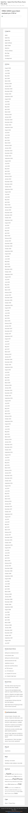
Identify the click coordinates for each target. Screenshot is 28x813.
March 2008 (7, 622)
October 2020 (8, 248)
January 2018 (8, 326)
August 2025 (8, 99)
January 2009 (8, 596)
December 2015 (8, 390)
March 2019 (7, 289)
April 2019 (7, 287)
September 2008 (9, 607)
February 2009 (8, 594)
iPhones (11, 781)
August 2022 (8, 192)
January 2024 (8, 148)
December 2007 (8, 630)
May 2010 (7, 555)
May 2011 (7, 524)
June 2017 (7, 344)
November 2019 (8, 269)
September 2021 (9, 220)
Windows (9, 793)
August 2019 (8, 277)
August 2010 (8, 547)
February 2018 (8, 323)
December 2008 (8, 599)
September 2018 (9, 305)
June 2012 (7, 491)
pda (8, 789)
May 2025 (7, 106)
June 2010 (7, 553)
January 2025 (8, 117)
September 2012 (9, 483)
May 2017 (7, 346)
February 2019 (8, 292)
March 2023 (7, 173)
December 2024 (8, 119)
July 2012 (7, 488)
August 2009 (8, 578)
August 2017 (8, 338)
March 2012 (7, 498)
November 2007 (8, 632)
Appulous (7, 48)
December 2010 (8, 537)
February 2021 (8, 238)
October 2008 (8, 604)
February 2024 (8, 145)
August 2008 (8, 609)
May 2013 (7, 462)
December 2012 (8, 475)
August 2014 (8, 424)
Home (11, 779)
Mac (9, 784)
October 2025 (8, 94)
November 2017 (8, 331)
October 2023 (8, 155)
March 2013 (7, 467)
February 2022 (8, 207)
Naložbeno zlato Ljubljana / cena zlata (13, 763)
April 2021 (7, 233)
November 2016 (8, 362)
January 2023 (8, 179)
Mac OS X (10, 787)
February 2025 (8, 114)
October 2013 (8, 449)
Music (6, 789)
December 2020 (8, 243)
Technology (13, 791)
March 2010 (7, 560)
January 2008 (8, 627)
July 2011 (7, 519)
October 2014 (8, 418)
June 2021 (7, 228)
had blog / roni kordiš (10, 760)
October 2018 (8, 302)
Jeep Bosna (7, 751)
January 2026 (8, 86)
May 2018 (7, 315)
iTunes (21, 781)
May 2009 (7, 586)
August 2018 (8, 308)
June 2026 (7, 73)
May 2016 (7, 377)
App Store (17, 774)
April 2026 (7, 78)
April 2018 (7, 318)
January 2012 (8, 503)
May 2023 (7, 168)
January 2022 (8, 210)
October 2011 (8, 511)
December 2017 (8, 328)
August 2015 (8, 400)
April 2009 (7, 589)
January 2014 (8, 442)
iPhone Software (9, 50)
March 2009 (7, 591)
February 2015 (8, 416)
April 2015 (7, 411)
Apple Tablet (8, 45)
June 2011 (7, 522)
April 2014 (7, 434)
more (19, 787)
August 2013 (8, 455)
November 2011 (8, 509)
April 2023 (7, 171)
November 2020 (8, 246)
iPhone (19, 779)
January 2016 (8, 387)
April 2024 (7, 140)
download (18, 776)
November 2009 (8, 571)
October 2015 (8, 395)
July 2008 (7, 612)
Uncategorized (8, 58)
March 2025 (7, 112)
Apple (6, 35)
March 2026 (7, 81)
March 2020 (7, 266)
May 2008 (7, 617)
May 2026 (7, 75)
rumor (19, 789)
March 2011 (7, 529)
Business (20, 774)
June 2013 (7, 460)
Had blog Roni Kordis (11, 712)
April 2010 (7, 558)
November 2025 (8, 91)
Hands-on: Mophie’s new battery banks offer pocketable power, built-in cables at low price (14, 696)
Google (6, 779)
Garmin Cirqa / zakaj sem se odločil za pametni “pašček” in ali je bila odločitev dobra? (14, 735)
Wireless (12, 793)
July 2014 (7, 426)
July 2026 (7, 70)
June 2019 (7, 282)
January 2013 (8, 473)
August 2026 (8, 68)
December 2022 (8, 181)
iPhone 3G (7, 781)
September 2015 (9, 398)
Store (10, 791)
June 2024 (7, 135)
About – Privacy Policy (10, 803)
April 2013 (7, 465)
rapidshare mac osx (9, 663)
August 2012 (8, 485)
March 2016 (7, 382)
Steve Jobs (7, 791)
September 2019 (9, 274)
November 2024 (8, 122)
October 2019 (8, 271)
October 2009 (8, 573)
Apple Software (8, 43)
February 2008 (8, 625)
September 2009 (9, 576)
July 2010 (7, 550)
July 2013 (7, 457)
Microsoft (13, 787)
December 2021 (8, 212)
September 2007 (9, 638)
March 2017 (7, 351)
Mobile (16, 787)
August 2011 (7, 516)
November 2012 (8, 478)
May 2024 (7, 137)
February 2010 (8, 563)
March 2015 (7, 413)
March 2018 (7, 320)
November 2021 (8, 215)
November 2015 (8, 393)
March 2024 (7, 142)
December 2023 (8, 150)
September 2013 (9, 452)
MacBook (13, 784)
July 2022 (7, 194)
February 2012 (8, 501)
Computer (9, 776)
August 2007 (8, 640)
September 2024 (9, 127)
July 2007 (7, 643)
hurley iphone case (9, 655)
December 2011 (8, 506)
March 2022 (7, 204)
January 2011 (8, 534)
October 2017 (8, 333)
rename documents (13, 789)
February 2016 (8, 385)
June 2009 (7, 583)
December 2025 (8, 88)
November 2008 (8, 602)
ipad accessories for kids (10, 660)
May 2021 (7, 230)
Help (9, 779)
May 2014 (7, 431)
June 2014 (7, 429)
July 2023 (7, 163)
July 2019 (7, 279)
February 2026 (8, 83)
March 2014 (7, 436)
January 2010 (8, 565)
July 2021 (7, 225)
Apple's (13, 774)
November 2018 (8, 300)
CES (6, 776)
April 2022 (7, 202)
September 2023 (9, 158)
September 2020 (9, 251)
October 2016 (8, 364)
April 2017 (7, 349)
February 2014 (8, 439)
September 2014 (9, 421)
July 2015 (7, 403)
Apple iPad (7, 40)
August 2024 (8, 130)
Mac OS (16, 784)
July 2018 (7, 310)
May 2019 (7, 284)
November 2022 (8, 184)
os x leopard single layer (10, 676)
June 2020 (7, 259)
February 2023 (8, 176)
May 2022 (7, 199)
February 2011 (8, 532)
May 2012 (7, 493)
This (16, 791)
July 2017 (7, 341)
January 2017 (8, 357)
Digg (15, 776)
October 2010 (8, 542)
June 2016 (7, 375)
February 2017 (8, 354)
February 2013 (8, 470)
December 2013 (8, 444)
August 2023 (8, 161)
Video (21, 791)
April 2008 (7, 620)
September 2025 (9, 96)
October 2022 (8, 186)
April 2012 (7, 496)
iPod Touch (17, 781)
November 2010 (8, 540)
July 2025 (7, 101)
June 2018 (7, 313)
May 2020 (7, 261)
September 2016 (9, 367)
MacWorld (7, 55)
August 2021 (8, 222)
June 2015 (7, 406)
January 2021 (8, 241)
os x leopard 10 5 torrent (10, 673)
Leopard (6, 784)
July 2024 (7, 132)
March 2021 (7, 235)
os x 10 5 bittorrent (9, 671)
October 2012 (8, 480)
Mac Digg (7, 53)
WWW (16, 793)
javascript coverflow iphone (11, 665)
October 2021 (8, 217)
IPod (14, 781)
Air (5, 774)
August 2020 (8, 253)
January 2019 (8, 295)
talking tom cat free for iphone (12, 658)
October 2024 (8, 124)
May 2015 (7, 408)
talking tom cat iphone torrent (11, 652)
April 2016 (7, 380)
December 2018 (8, 297)
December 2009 (8, 568)
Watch (6, 793)
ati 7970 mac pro (9, 668)
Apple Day (7, 37)
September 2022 (9, 189)
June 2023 (7, 166)
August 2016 (8, 369)
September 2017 (9, 336)
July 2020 (7, 256)
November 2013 (8, 447)
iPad (14, 779)
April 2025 (7, 109)
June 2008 (7, 614)
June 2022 (7, 197)
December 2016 (8, 359)
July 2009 (7, 581)
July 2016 (7, 372)
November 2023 (8, 153)
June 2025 (7, 104)
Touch (18, 791)
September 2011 (8, 514)
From (21, 776)
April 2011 (7, 527)
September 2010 (9, 545)
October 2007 (8, 635)
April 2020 (7, 264)
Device (12, 776)
